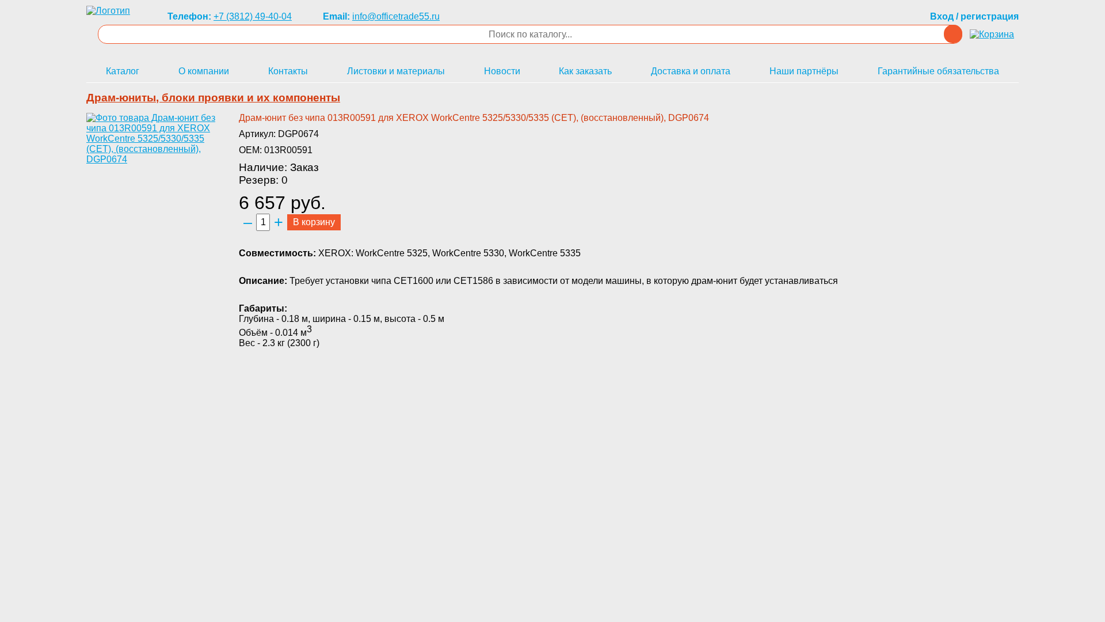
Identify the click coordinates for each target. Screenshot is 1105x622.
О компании (203, 71)
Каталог (122, 71)
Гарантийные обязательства (938, 71)
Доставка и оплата (690, 71)
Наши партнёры (804, 71)
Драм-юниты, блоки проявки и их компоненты (213, 98)
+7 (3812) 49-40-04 (253, 16)
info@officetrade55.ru (396, 16)
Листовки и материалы (396, 71)
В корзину (314, 222)
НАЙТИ (953, 34)
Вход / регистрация (974, 16)
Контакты (288, 71)
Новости (502, 71)
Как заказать (585, 71)
